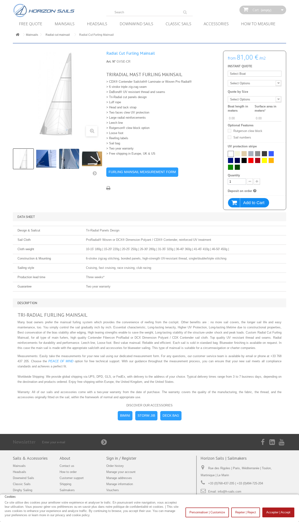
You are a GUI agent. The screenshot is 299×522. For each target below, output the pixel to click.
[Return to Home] (17, 35)
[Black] (244, 160)
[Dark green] (237, 167)
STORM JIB (146, 415)
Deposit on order (240, 191)
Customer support (72, 478)
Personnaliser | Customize (207, 512)
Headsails (97, 23)
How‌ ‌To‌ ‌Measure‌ (258, 23)
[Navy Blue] (230, 160)
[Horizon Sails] (56, 11)
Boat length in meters (238, 108)
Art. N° (111, 61)
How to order (68, 472)
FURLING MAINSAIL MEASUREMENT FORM (142, 172)
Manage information (119, 484)
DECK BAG (171, 415)
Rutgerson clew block (247, 131)
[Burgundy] (257, 160)
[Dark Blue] (237, 160)
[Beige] (237, 153)
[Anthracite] (264, 153)
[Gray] (250, 153)
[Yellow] (264, 160)
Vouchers (112, 490)
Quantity (234, 175)
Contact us (67, 466)
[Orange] (271, 160)
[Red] (250, 160)
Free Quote (30, 23)
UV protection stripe (243, 146)
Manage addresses (119, 478)
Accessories (216, 23)
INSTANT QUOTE (240, 66)
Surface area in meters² (265, 108)
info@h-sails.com (229, 491)
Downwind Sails (136, 23)
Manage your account (120, 472)
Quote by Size (238, 91)
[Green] (230, 167)
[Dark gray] (257, 153)
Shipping (65, 484)
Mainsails (65, 23)
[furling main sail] (23, 158)
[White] (230, 153)
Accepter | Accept (278, 512)
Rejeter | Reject (245, 512)
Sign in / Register (121, 458)
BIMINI (125, 415)
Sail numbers (242, 137)
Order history (115, 466)
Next (95, 174)
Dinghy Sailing (22, 490)
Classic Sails (178, 23)
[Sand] (244, 153)
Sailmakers (67, 490)
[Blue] (271, 153)
